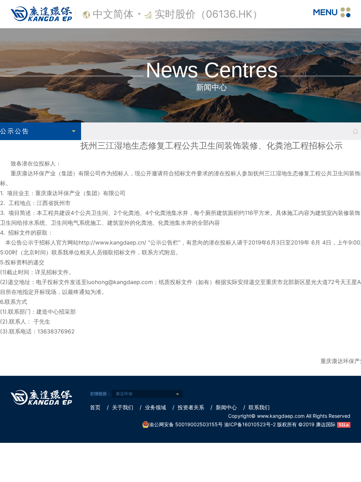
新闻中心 (223, 407)
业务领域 (153, 407)
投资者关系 (188, 407)
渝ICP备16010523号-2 (250, 424)
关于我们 (120, 407)
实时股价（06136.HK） (209, 14)
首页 (95, 407)
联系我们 (256, 407)
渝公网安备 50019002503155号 (186, 424)
